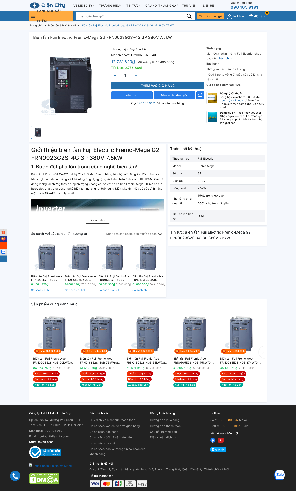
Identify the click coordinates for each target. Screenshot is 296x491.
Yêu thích (131, 95)
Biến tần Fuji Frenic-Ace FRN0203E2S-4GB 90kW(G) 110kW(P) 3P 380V (46, 278)
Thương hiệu (109, 5)
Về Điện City (83, 5)
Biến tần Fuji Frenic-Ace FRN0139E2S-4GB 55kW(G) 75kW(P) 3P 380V (114, 278)
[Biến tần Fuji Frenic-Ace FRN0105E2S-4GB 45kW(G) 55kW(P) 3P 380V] (148, 257)
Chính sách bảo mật (103, 443)
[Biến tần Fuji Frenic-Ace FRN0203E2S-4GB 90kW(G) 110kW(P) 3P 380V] (47, 257)
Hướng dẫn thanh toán (165, 426)
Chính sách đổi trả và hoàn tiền (111, 437)
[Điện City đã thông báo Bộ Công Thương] (45, 452)
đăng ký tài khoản (231, 100)
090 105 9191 (244, 5)
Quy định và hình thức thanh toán (112, 420)
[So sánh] (200, 95)
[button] (262, 352)
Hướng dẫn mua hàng (165, 420)
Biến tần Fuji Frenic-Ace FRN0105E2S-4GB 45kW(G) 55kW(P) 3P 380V (148, 278)
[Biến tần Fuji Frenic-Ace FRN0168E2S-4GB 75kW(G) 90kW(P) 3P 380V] (81, 257)
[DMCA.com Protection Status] (44, 478)
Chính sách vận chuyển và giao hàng (115, 426)
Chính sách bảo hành (104, 431)
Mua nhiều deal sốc (174, 95)
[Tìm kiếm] (189, 16)
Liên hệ (208, 5)
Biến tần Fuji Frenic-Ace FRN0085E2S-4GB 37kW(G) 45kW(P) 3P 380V (239, 360)
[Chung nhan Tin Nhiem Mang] (50, 465)
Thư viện (189, 5)
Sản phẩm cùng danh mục (54, 304)
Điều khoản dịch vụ (163, 437)
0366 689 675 (228, 420)
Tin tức (132, 5)
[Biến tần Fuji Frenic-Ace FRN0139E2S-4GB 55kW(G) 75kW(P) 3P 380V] (114, 257)
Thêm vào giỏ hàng (158, 86)
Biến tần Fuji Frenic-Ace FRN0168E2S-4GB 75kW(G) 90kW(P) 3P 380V (80, 278)
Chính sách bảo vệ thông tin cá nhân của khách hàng (117, 451)
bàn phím (225, 58)
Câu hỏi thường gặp (161, 5)
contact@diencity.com (53, 436)
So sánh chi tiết (41, 290)
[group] (70, 84)
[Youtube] (221, 440)
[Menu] (33, 16)
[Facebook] (212, 440)
